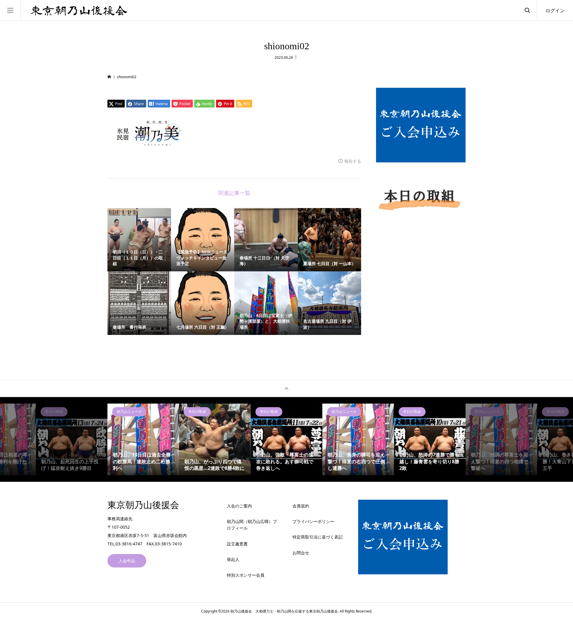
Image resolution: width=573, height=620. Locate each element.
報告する (352, 161)
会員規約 (300, 506)
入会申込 (126, 561)
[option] (71, 439)
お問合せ (300, 553)
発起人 (233, 559)
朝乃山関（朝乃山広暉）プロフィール (252, 525)
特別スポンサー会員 (245, 575)
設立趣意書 (237, 544)
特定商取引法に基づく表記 (317, 537)
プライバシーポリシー (313, 521)
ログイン (555, 10)
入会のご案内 (239, 506)
